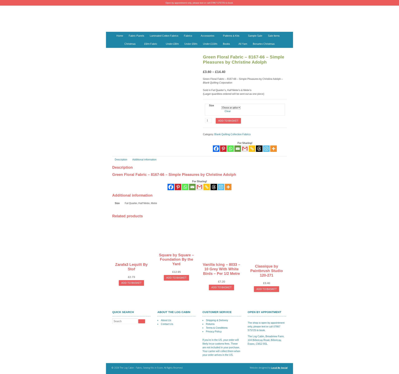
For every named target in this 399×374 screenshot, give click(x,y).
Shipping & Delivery (217, 320)
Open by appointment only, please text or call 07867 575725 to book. (199, 3)
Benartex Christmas (264, 44)
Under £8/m (172, 44)
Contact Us (167, 324)
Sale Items (274, 35)
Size (211, 105)
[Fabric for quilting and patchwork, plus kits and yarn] (199, 30)
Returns (210, 324)
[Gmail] (199, 187)
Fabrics (188, 35)
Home (119, 35)
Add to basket (228, 120)
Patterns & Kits (231, 35)
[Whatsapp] (230, 148)
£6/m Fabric (150, 44)
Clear (228, 111)
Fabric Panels (136, 35)
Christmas (130, 44)
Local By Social (279, 367)
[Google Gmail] (245, 148)
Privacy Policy (214, 331)
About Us (166, 320)
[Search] (141, 321)
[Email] (237, 148)
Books (226, 44)
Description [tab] (121, 159)
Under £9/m (190, 44)
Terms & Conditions (217, 327)
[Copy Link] (252, 148)
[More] (273, 148)
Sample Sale (255, 35)
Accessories (207, 35)
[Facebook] (216, 148)
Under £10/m (210, 44)
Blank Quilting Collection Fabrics (232, 134)
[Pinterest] (223, 148)
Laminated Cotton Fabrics (164, 35)
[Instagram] (266, 148)
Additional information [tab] (144, 159)
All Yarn (242, 44)
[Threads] (259, 148)
